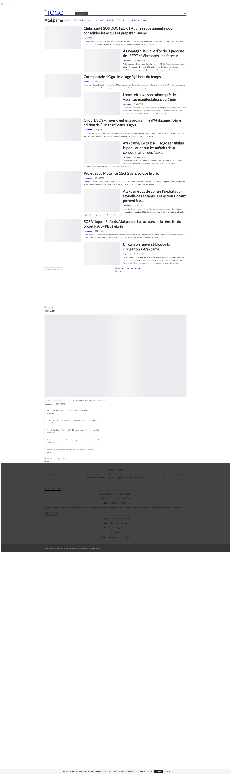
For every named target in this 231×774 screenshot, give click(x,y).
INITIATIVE (45, 314)
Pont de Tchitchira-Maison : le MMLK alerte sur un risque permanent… (73, 430)
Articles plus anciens (54, 269)
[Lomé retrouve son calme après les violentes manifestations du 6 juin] (102, 103)
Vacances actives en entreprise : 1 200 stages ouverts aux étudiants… (73, 420)
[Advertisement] (115, 289)
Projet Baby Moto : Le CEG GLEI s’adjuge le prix (121, 173)
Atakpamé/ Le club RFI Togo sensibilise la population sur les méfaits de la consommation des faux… (153, 148)
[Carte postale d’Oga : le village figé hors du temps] (63, 85)
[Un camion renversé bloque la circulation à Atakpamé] (102, 253)
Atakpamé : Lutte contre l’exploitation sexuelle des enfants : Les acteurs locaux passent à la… (154, 196)
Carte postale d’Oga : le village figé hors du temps (122, 76)
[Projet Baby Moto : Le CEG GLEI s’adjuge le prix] (63, 182)
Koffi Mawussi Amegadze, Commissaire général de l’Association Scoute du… (75, 440)
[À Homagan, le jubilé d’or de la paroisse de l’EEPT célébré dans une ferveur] (102, 60)
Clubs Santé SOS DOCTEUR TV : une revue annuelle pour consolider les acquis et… (76, 400)
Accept (158, 771)
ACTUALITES (84, 92)
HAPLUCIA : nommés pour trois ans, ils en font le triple (67, 410)
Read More (168, 771)
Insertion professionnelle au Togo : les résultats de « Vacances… (71, 450)
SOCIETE (45, 74)
